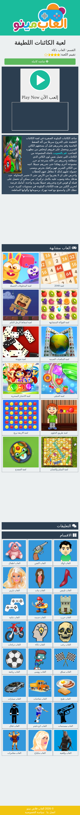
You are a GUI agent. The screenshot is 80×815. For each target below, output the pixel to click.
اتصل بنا (51, 812)
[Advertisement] (39, 219)
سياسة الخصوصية (34, 812)
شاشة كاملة (39, 61)
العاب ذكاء (58, 50)
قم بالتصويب (60, 152)
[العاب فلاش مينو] (40, 17)
